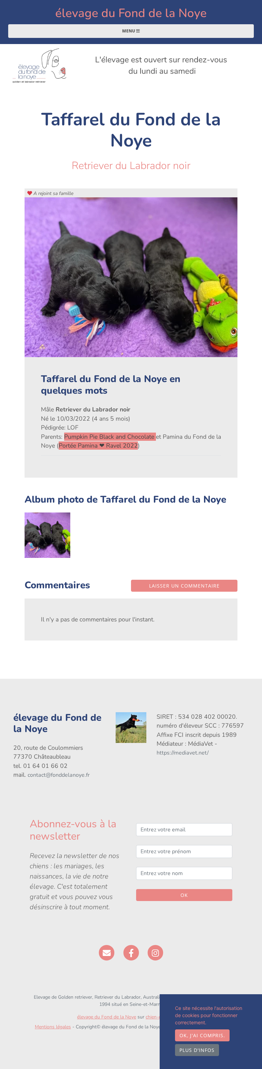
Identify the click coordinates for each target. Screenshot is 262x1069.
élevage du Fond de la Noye (131, 13)
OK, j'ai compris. (202, 1035)
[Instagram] (155, 952)
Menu (129, 31)
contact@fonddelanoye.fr (59, 775)
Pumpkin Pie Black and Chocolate (110, 437)
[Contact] (107, 952)
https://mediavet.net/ (183, 753)
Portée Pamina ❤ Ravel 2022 (98, 445)
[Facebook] (131, 952)
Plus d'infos (197, 1050)
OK (184, 895)
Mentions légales (53, 1027)
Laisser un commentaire (184, 585)
